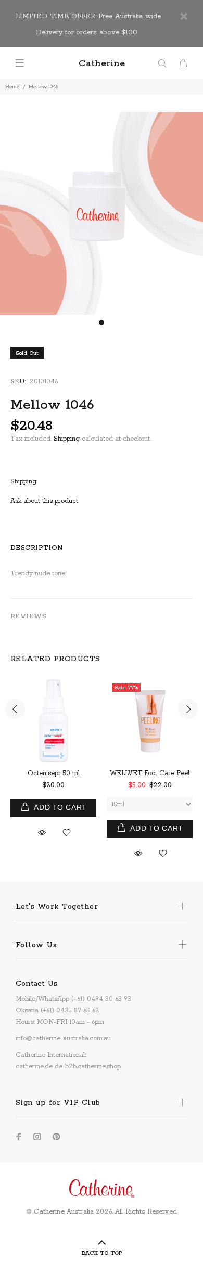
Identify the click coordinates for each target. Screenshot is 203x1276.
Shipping (67, 439)
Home (12, 87)
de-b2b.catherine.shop (88, 1067)
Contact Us (36, 983)
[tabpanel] (101, 213)
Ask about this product (44, 501)
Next (188, 709)
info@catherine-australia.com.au (63, 1038)
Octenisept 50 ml (54, 773)
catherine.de (34, 1067)
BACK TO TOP (102, 1253)
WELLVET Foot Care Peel (149, 773)
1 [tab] (101, 322)
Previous (15, 709)
